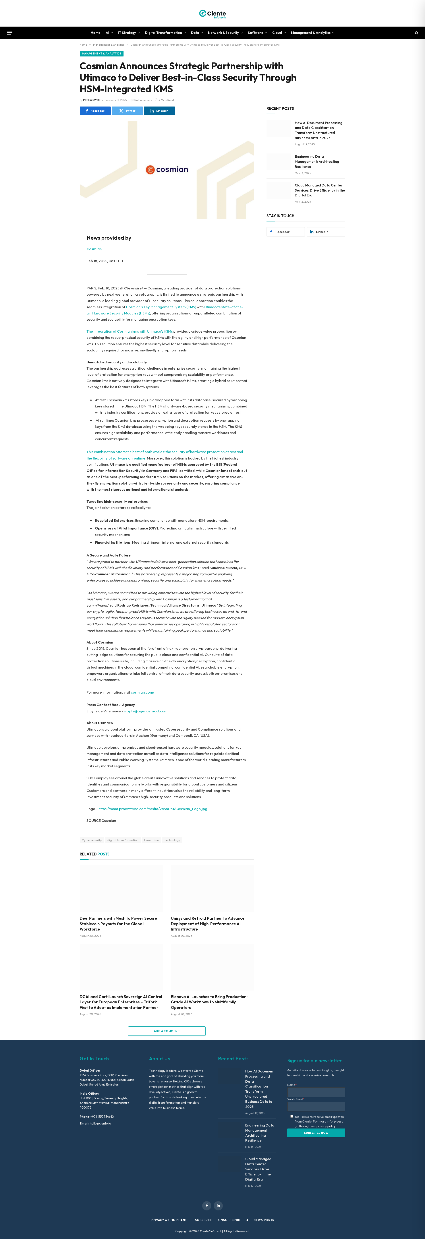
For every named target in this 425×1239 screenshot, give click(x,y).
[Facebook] (64, 240)
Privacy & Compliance (170, 1220)
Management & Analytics (310, 33)
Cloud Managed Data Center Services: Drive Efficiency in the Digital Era (320, 190)
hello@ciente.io (100, 1123)
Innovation (151, 840)
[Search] (416, 33)
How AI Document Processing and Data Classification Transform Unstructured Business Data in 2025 (318, 130)
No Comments (143, 100)
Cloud (277, 33)
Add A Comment (167, 1031)
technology (172, 840)
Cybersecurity (92, 840)
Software (255, 33)
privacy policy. (326, 1126)
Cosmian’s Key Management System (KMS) (161, 306)
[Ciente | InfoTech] (212, 13)
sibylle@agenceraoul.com (145, 711)
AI (107, 33)
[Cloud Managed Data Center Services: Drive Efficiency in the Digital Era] (279, 190)
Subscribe (204, 1220)
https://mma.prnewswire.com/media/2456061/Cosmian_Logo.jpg (153, 808)
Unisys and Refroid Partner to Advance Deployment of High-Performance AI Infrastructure (208, 924)
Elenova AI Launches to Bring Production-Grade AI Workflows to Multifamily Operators (209, 1002)
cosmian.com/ (142, 692)
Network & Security (223, 33)
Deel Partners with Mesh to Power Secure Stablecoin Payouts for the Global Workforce (118, 924)
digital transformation (123, 840)
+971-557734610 (102, 1117)
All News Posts (260, 1220)
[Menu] (9, 33)
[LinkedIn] (64, 260)
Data (195, 33)
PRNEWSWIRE (91, 100)
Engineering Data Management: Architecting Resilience (317, 161)
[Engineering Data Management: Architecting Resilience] (279, 161)
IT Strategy (127, 33)
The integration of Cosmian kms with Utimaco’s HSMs (130, 331)
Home (95, 33)
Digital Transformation (163, 33)
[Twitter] (64, 250)
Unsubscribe (229, 1220)
